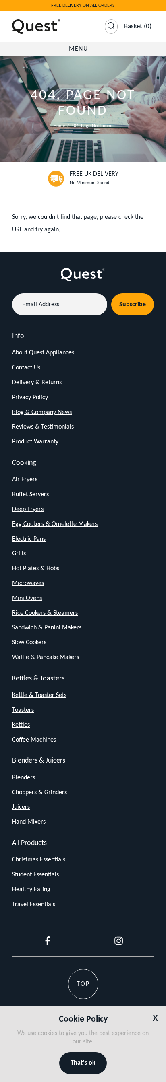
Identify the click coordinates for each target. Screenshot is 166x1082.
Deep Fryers (28, 509)
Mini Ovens (27, 598)
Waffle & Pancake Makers (45, 657)
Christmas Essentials (38, 860)
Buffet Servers (30, 494)
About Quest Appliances (43, 353)
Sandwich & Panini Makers (46, 627)
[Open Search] (111, 26)
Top (83, 984)
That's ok (83, 1063)
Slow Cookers (29, 642)
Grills (19, 553)
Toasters (23, 710)
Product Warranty (35, 442)
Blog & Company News (42, 412)
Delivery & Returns (37, 382)
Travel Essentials (33, 904)
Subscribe (132, 304)
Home (59, 126)
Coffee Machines (34, 740)
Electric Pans (29, 539)
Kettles (21, 725)
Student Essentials (35, 875)
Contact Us (26, 368)
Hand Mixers (29, 822)
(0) (137, 26)
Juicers (21, 807)
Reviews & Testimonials (43, 427)
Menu (78, 49)
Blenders (23, 778)
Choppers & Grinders (39, 792)
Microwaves (28, 583)
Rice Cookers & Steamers (45, 613)
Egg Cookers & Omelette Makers (55, 524)
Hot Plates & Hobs (35, 568)
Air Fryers (24, 479)
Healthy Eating (31, 889)
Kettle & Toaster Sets (39, 695)
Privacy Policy (30, 397)
